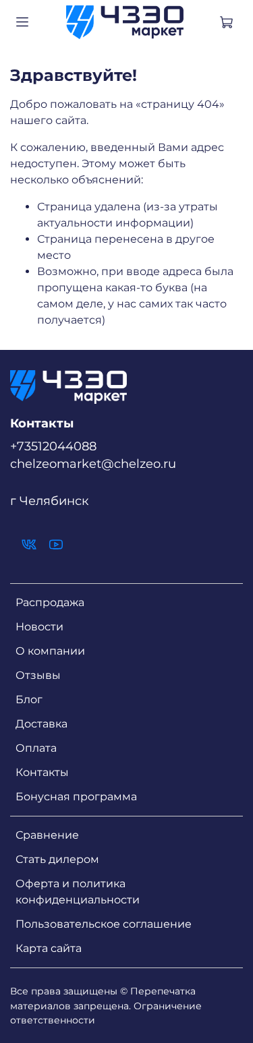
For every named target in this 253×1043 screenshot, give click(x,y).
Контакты (42, 772)
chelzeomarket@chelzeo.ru (93, 463)
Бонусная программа (76, 796)
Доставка (41, 723)
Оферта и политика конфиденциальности (78, 891)
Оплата (36, 748)
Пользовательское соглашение (104, 924)
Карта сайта (49, 948)
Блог (29, 699)
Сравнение (47, 835)
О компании (50, 651)
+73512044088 (53, 446)
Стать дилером (57, 859)
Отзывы (38, 675)
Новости (39, 626)
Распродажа (50, 602)
